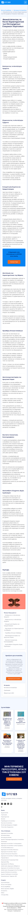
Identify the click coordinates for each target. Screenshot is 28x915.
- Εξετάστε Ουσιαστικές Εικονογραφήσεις (10, 640)
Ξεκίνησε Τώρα (14, 262)
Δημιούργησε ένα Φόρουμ (7, 864)
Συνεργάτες (4, 890)
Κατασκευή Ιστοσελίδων (20, 10)
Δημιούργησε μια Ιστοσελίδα (14, 678)
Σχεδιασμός (7, 690)
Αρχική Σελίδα (4, 812)
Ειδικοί (2, 892)
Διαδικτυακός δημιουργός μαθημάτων (10, 866)
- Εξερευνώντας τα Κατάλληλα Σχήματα (12, 620)
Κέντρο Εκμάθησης (6, 10)
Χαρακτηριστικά (5, 816)
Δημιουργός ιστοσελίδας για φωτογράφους (12, 845)
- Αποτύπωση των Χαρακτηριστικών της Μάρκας (14, 629)
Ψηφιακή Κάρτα (5, 857)
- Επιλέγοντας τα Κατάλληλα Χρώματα (12, 616)
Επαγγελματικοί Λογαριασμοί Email (9, 860)
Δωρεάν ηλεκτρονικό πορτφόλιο (9, 853)
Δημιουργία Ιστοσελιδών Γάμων (9, 851)
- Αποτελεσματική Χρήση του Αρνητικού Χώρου (12, 636)
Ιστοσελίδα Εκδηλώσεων (7, 847)
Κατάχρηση (10, 910)
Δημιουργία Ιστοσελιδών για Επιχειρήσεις (11, 843)
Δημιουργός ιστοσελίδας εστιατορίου (10, 868)
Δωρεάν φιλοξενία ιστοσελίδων (9, 872)
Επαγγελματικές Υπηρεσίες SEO (9, 876)
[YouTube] (11, 803)
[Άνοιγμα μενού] (25, 2)
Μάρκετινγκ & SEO (9, 693)
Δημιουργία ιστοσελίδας (7, 833)
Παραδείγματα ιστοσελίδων (8, 821)
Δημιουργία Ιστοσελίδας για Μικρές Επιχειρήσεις (13, 855)
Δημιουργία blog (5, 862)
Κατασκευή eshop (5, 835)
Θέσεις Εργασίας (7, 888)
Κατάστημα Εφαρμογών (9, 825)
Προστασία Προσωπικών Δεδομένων (15, 909)
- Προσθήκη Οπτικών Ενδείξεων (12, 633)
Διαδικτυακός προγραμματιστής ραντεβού (11, 870)
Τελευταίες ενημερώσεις (7, 827)
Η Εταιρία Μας (4, 894)
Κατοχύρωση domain (6, 837)
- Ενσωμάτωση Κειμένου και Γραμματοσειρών (11, 625)
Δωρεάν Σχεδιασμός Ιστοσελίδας (9, 874)
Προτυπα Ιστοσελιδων (6, 823)
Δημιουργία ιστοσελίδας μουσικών (9, 849)
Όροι (5, 909)
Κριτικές (3, 818)
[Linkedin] (8, 803)
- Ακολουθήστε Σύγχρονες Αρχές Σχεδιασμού (13, 645)
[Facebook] (2, 803)
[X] (5, 803)
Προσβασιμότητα (17, 910)
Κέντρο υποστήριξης (6, 884)
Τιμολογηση (4, 814)
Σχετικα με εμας (5, 882)
